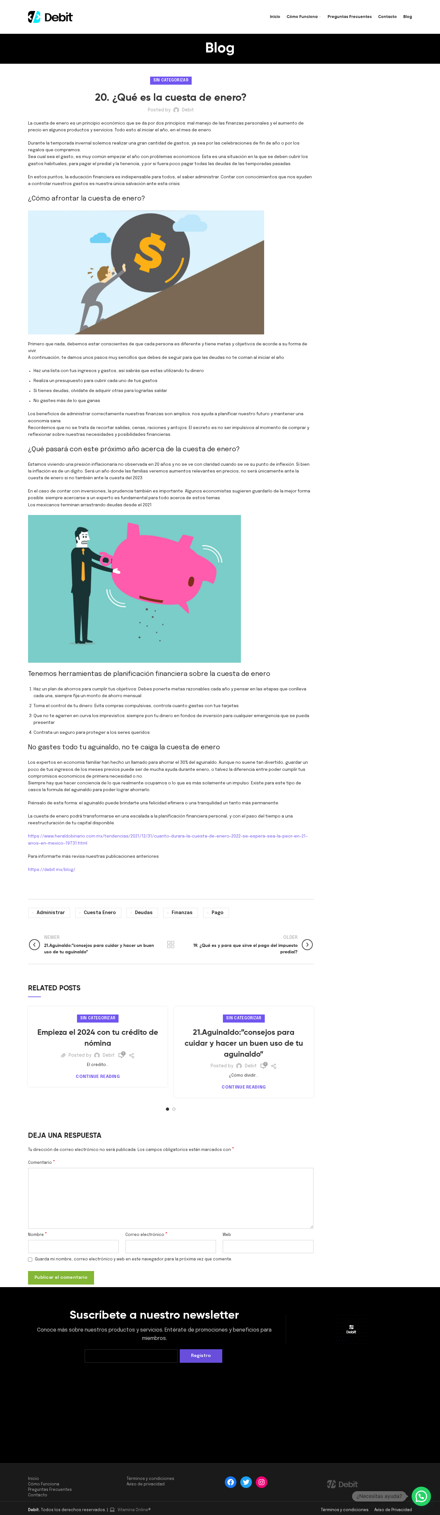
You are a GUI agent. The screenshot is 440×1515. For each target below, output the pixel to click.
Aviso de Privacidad (392, 1510)
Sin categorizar (171, 80)
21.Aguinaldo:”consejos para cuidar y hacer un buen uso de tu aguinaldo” (244, 1043)
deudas (144, 913)
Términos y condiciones (150, 1479)
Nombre (37, 1234)
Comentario (41, 1162)
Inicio (33, 1479)
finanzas (182, 913)
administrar (51, 913)
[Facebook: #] (230, 1482)
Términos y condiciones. (345, 1510)
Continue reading (98, 1077)
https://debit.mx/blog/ (51, 870)
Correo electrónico (146, 1234)
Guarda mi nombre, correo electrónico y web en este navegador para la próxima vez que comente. (133, 1259)
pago (218, 913)
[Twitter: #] (246, 1482)
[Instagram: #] (261, 1482)
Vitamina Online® (134, 1510)
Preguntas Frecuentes (50, 1490)
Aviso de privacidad (146, 1484)
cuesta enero (100, 913)
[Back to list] (171, 944)
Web (227, 1235)
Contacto (37, 1495)
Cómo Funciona (43, 1484)
